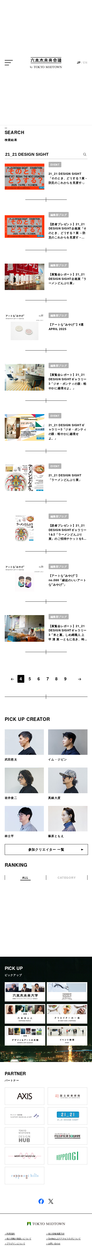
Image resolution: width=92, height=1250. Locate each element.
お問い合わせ (54, 1243)
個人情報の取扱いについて (19, 1238)
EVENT (54, 164)
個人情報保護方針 (56, 1233)
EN (85, 62)
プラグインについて (16, 1243)
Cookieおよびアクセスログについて (64, 1238)
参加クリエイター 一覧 (46, 849)
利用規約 (11, 1233)
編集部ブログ (58, 215)
